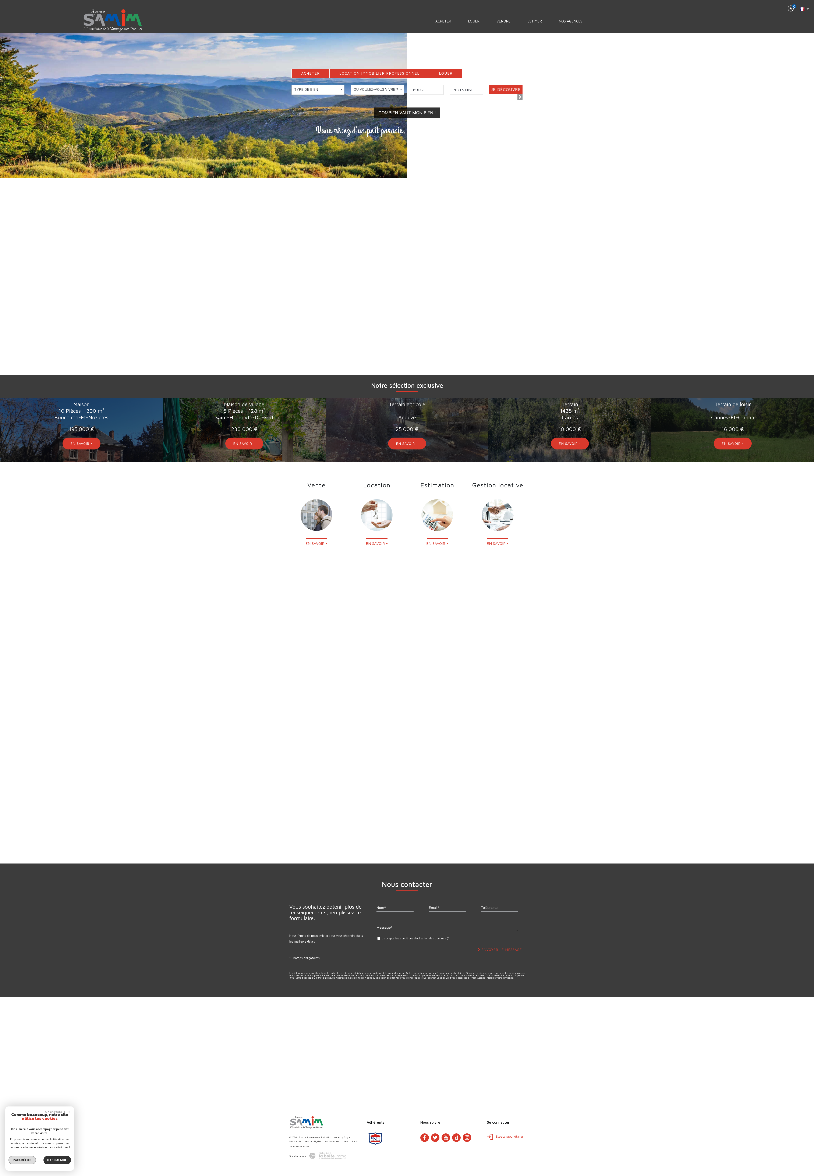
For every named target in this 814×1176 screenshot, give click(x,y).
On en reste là (55, 1112)
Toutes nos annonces (299, 1146)
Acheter (443, 21)
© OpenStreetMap (803, 1101)
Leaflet (772, 1101)
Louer (473, 21)
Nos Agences (570, 21)
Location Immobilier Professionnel (379, 73)
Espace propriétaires (509, 1136)
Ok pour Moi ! (57, 1160)
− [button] (5, 1009)
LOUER (446, 73)
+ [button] (5, 1002)
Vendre (503, 21)
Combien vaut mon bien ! (407, 112)
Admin (355, 1141)
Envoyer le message (501, 949)
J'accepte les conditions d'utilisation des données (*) (416, 938)
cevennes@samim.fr (712, 700)
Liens (345, 1141)
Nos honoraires (332, 1141)
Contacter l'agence (711, 708)
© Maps (785, 1101)
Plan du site (295, 1141)
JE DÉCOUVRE (506, 89)
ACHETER (310, 73)
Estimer (534, 21)
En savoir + (407, 355)
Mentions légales (313, 1141)
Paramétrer (22, 1160)
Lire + (468, 335)
